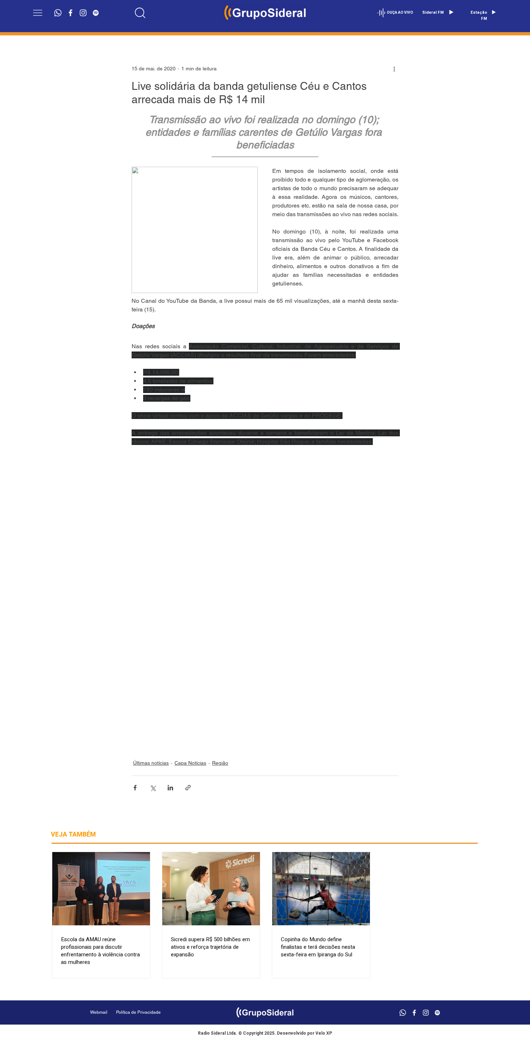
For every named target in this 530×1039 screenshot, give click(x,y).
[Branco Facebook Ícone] (70, 12)
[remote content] (265, 598)
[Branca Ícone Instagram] (83, 12)
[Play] (451, 12)
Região (220, 763)
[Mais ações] (394, 68)
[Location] (140, 12)
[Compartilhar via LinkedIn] (170, 787)
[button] (38, 13)
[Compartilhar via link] (188, 787)
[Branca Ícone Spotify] (95, 12)
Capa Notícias (190, 763)
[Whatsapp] (57, 12)
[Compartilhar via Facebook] (135, 787)
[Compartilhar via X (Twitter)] (152, 787)
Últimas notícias (151, 763)
